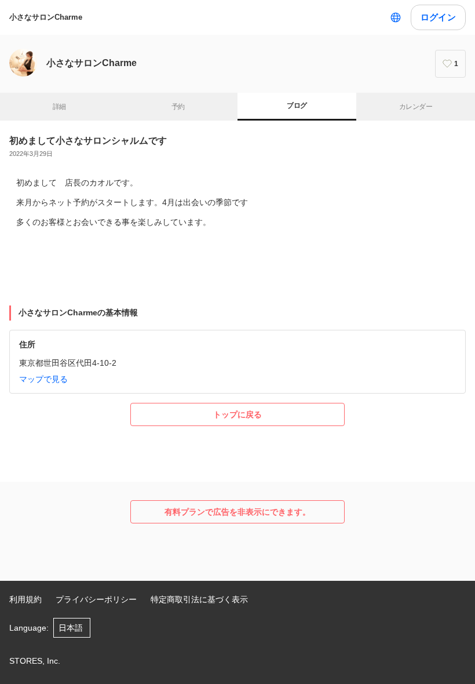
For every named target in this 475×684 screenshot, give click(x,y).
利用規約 (25, 599)
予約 (178, 107)
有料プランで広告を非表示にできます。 (237, 511)
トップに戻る (237, 414)
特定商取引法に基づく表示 (199, 599)
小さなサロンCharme (45, 17)
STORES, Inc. (34, 660)
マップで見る (43, 379)
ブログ (296, 105)
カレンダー (415, 107)
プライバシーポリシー (96, 599)
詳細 (59, 107)
